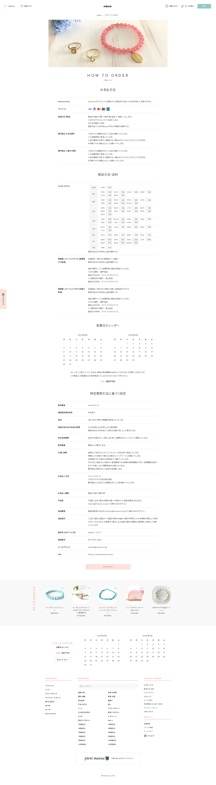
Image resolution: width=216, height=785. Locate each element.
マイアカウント (149, 692)
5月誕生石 (81, 732)
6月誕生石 (111, 732)
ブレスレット (49, 685)
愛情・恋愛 (111, 696)
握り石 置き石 (49, 701)
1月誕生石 (81, 724)
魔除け (110, 700)
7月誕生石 (81, 736)
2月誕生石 (111, 724)
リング (47, 689)
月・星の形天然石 (84, 712)
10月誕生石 (112, 740)
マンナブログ (148, 731)
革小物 (47, 705)
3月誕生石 (81, 728)
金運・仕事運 (112, 692)
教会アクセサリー (114, 712)
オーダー (48, 709)
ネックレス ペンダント (52, 697)
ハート (80, 708)
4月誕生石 (111, 728)
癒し (109, 704)
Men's (110, 720)
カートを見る (148, 700)
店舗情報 (147, 724)
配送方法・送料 (62, 659)
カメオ (80, 716)
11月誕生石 (82, 744)
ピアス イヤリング (51, 693)
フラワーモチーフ (114, 708)
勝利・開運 (81, 696)
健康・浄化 (81, 692)
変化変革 (81, 700)
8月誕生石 (111, 736)
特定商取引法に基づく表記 (153, 704)
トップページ (108, 567)
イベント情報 (148, 727)
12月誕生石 (112, 744)
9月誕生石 (81, 740)
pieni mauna (50, 713)
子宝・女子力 (82, 704)
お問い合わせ (148, 711)
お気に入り (148, 696)
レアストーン (112, 716)
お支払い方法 (148, 685)
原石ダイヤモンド (84, 720)
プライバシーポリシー (151, 708)
